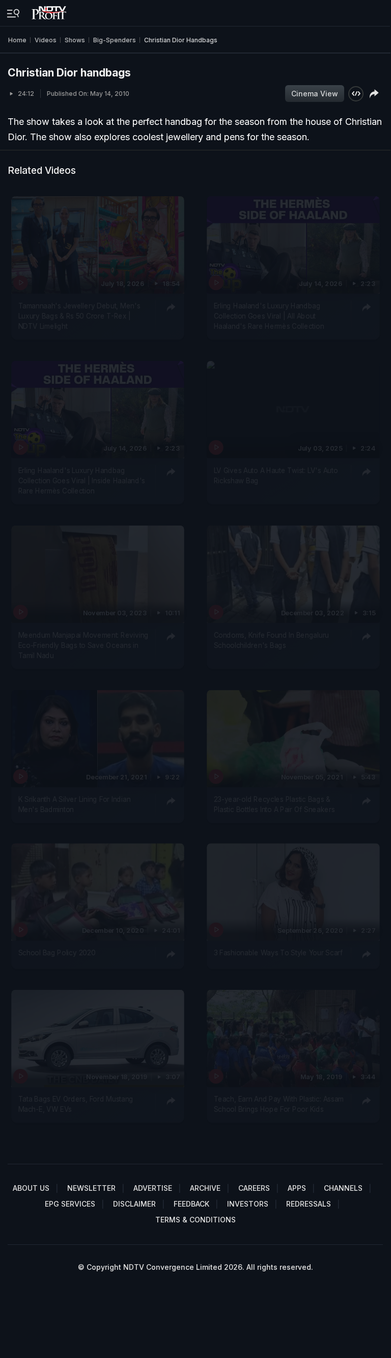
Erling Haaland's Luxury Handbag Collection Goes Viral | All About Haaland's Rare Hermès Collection (268, 315)
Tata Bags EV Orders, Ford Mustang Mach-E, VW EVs (76, 1104)
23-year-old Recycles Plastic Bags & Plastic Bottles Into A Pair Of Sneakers (273, 804)
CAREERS (254, 1188)
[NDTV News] (50, 10)
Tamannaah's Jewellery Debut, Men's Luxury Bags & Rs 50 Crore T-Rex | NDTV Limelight (79, 315)
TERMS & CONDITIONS (195, 1219)
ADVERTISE (152, 1188)
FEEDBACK (191, 1203)
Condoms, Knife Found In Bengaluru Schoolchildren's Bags (271, 640)
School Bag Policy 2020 (57, 953)
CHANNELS (343, 1188)
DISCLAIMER (134, 1203)
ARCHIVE (205, 1188)
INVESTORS (247, 1203)
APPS (297, 1188)
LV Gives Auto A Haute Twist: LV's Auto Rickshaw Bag (275, 475)
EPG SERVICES (70, 1203)
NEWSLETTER (91, 1188)
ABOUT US (31, 1188)
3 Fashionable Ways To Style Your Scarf (277, 953)
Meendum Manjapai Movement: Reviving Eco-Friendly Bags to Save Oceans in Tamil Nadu (83, 645)
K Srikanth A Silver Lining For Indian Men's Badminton (74, 804)
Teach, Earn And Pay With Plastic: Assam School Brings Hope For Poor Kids (278, 1104)
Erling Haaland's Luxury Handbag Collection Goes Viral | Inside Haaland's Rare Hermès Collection (82, 480)
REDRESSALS (308, 1203)
